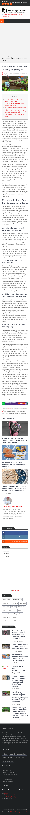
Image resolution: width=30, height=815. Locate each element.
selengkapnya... (8, 761)
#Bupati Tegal (17, 614)
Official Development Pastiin (19, 812)
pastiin (6, 793)
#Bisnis (15, 603)
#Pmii (20, 610)
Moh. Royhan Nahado (20, 73)
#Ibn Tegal (12, 610)
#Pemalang (6, 617)
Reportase (6, 556)
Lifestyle (6, 75)
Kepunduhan (21, 754)
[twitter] (5, 4)
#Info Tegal (6, 600)
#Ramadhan (7, 614)
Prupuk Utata (20, 757)
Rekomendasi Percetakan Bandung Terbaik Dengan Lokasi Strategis (14, 464)
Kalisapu (9, 408)
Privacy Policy (7, 779)
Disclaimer (6, 777)
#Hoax (13, 607)
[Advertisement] (15, 40)
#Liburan (6, 607)
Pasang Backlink (8, 781)
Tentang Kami (7, 770)
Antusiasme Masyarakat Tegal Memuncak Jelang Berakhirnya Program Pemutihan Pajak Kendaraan (20, 697)
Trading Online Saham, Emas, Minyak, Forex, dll (18, 668)
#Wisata (23, 603)
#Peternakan (7, 621)
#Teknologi (6, 603)
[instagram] (8, 4)
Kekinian (6, 551)
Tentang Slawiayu (11, 797)
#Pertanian (17, 621)
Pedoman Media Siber (10, 774)
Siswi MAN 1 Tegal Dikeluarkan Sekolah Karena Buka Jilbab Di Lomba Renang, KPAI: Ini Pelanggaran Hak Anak (20, 712)
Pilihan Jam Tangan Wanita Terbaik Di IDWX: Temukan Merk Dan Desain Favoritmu (14, 440)
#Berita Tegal (17, 600)
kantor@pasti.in (11, 795)
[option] (18, 2)
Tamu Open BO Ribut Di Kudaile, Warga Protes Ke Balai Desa (20, 647)
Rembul (12, 754)
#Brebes (15, 617)
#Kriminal (21, 607)
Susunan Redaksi (8, 772)
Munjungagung (8, 757)
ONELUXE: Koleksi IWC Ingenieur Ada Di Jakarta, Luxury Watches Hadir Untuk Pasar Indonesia (15, 488)
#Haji (4, 610)
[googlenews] (11, 4)
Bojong (5, 754)
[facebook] (3, 4)
